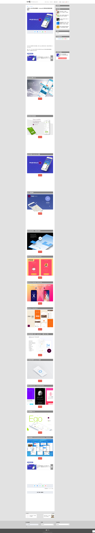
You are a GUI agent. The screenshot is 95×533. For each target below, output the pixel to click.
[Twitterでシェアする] (35, 32)
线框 (52, 488)
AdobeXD (49, 488)
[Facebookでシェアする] (37, 32)
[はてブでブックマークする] (40, 32)
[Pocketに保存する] (45, 32)
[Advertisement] (40, 39)
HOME (48, 530)
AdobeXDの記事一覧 (62, 58)
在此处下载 (40, 98)
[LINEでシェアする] (43, 32)
